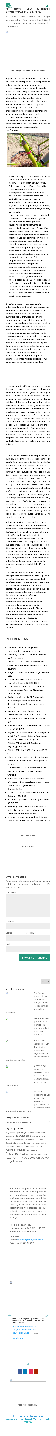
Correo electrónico (28, 933)
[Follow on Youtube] (36, 1371)
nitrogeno (33, 1150)
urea (20, 1162)
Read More (18, 1338)
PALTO (17, 23)
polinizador (16, 1158)
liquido (40, 1146)
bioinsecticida (18, 1140)
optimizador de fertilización (36, 1154)
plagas (8, 1158)
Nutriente (15, 1153)
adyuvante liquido (14, 1133)
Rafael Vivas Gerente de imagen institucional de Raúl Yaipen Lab (24, 1329)
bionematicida (19, 1143)
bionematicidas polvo (36, 1143)
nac (27, 1150)
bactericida (11, 1136)
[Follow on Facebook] (20, 1371)
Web (8, 944)
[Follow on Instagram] (31, 1371)
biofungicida (23, 1136)
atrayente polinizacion (36, 1133)
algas (24, 1133)
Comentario (28, 892)
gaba (13, 1146)
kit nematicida (30, 1146)
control (8, 1146)
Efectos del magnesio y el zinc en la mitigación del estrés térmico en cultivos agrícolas (28, 1321)
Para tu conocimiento (34, 23)
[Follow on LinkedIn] (25, 1371)
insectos (20, 1146)
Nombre (28, 921)
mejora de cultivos (15, 1150)
